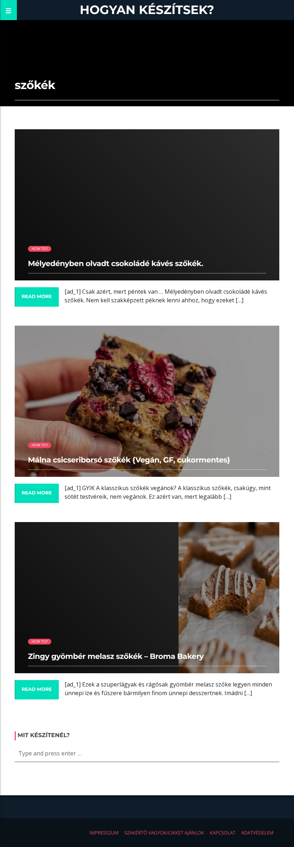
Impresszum (103, 832)
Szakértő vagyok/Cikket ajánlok (164, 832)
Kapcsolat (223, 832)
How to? (40, 248)
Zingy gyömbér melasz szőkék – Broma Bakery (116, 656)
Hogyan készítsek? (147, 10)
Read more (37, 296)
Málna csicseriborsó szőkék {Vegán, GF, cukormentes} (129, 460)
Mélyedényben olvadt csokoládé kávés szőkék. (115, 263)
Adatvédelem (257, 832)
